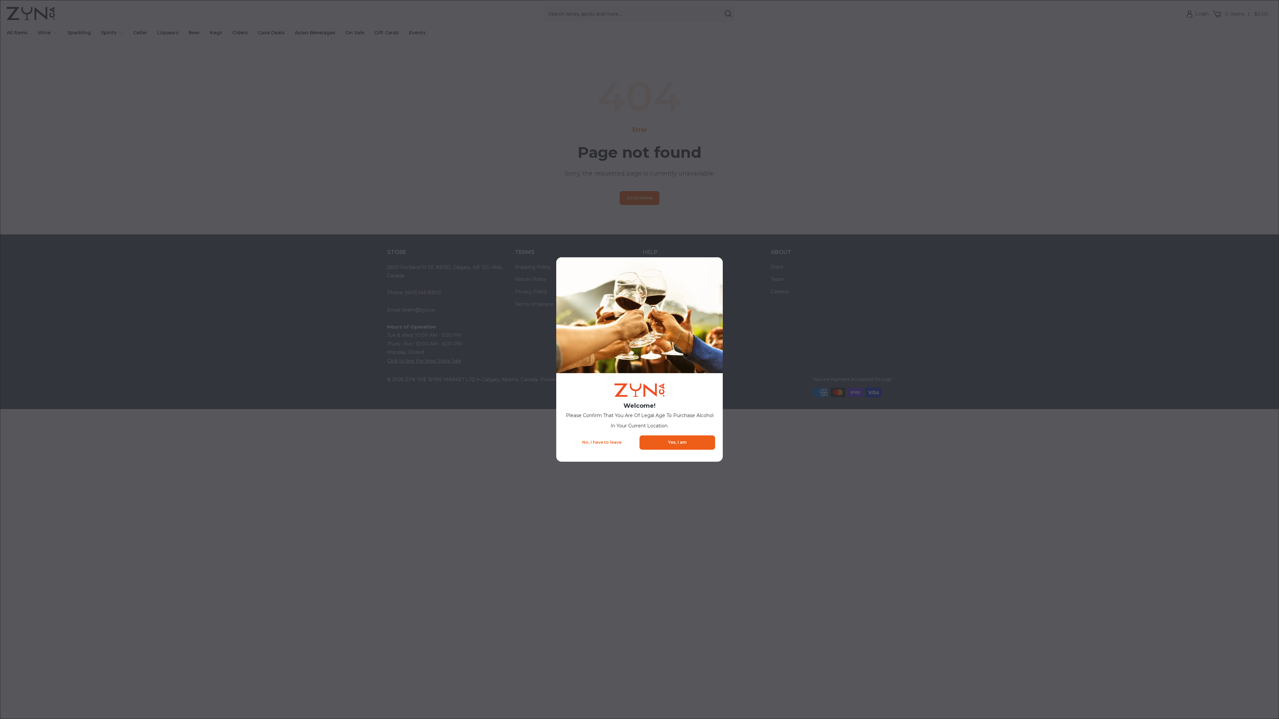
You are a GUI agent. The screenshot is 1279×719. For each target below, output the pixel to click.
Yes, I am (677, 442)
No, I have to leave (602, 442)
